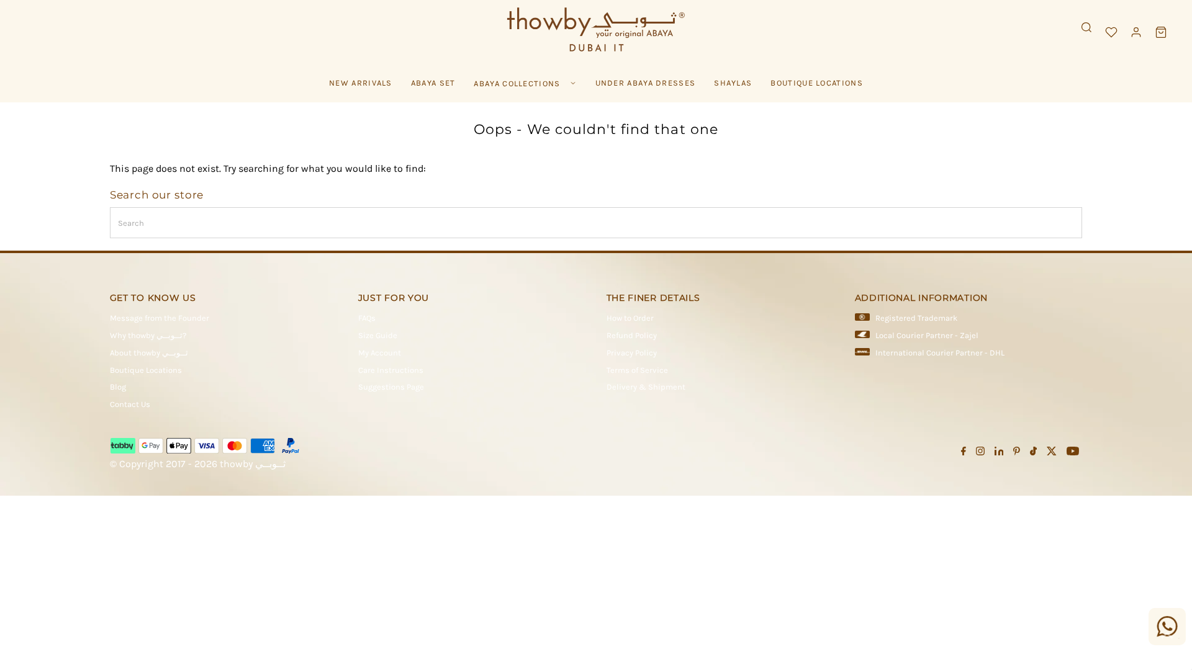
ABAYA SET (433, 82)
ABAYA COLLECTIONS (517, 83)
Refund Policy (632, 335)
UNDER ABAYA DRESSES (645, 82)
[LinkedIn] (999, 453)
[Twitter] (1052, 453)
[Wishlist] (1111, 32)
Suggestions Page (391, 386)
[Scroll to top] (1167, 635)
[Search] (1086, 27)
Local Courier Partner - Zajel (926, 335)
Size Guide (377, 335)
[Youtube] (1072, 453)
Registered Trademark (916, 318)
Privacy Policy (632, 352)
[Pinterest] (1016, 453)
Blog (118, 386)
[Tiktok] (1033, 453)
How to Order (630, 318)
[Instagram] (980, 453)
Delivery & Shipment (646, 386)
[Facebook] (963, 453)
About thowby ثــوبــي (149, 352)
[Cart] (1161, 32)
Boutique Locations (146, 370)
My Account (379, 352)
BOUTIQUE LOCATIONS (816, 82)
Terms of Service (637, 370)
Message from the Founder (159, 318)
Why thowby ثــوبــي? (148, 335)
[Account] (1136, 32)
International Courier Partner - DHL (940, 352)
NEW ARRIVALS (360, 82)
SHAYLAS (733, 82)
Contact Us (130, 404)
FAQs (367, 318)
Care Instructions (390, 370)
